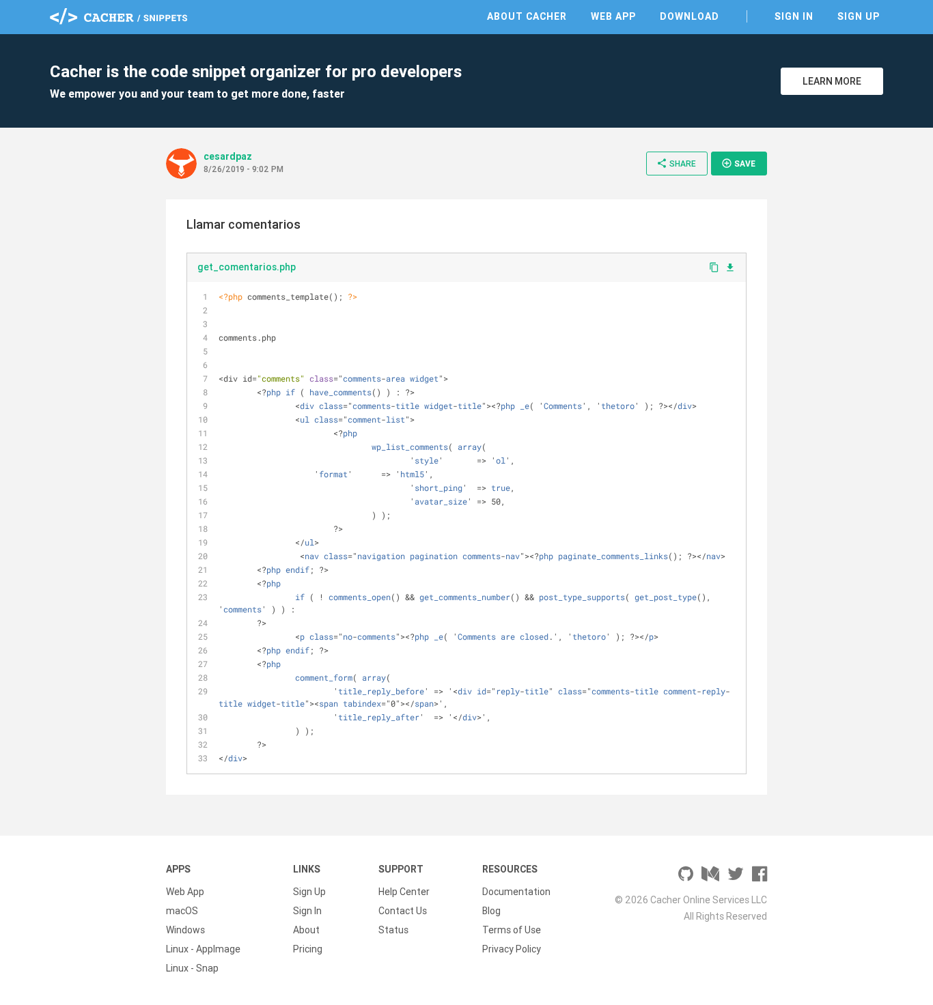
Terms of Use (511, 930)
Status (393, 930)
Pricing (307, 949)
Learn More (832, 81)
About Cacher (527, 16)
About (306, 930)
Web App (613, 16)
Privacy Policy (511, 949)
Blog (491, 911)
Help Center (404, 892)
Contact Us (402, 911)
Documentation (516, 892)
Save (738, 163)
